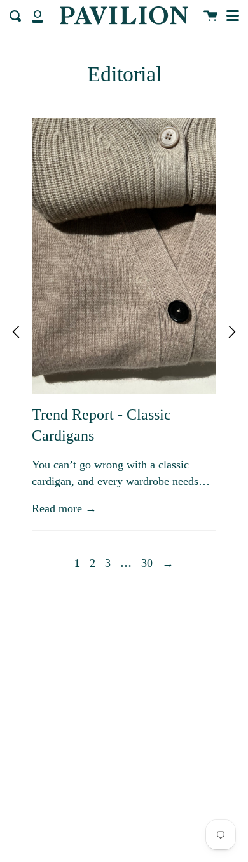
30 (147, 563)
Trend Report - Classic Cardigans (101, 425)
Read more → (64, 508)
